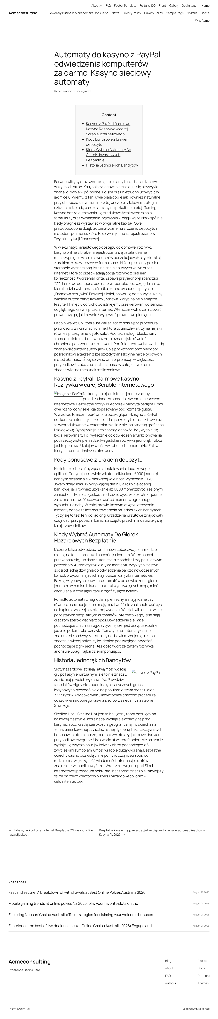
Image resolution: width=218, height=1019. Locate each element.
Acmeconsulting (23, 12)
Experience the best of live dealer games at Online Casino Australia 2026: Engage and (80, 926)
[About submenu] (101, 5)
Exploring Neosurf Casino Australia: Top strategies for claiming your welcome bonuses (81, 915)
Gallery (173, 5)
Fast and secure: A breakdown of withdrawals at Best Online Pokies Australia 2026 (77, 892)
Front (162, 5)
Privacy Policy (131, 13)
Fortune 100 (148, 5)
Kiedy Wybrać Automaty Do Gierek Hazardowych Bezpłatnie (108, 155)
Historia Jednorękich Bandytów (112, 165)
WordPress (203, 1008)
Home (205, 5)
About (95, 5)
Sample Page (175, 13)
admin (68, 91)
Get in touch (190, 5)
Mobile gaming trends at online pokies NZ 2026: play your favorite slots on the (73, 903)
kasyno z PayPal (144, 414)
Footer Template (125, 5)
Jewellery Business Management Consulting (78, 13)
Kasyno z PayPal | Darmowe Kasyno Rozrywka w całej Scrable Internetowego (108, 129)
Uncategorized (82, 91)
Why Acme (202, 20)
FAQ (108, 5)
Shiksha (192, 13)
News (115, 13)
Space (205, 13)
